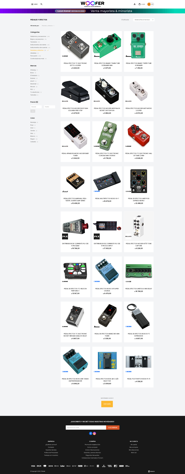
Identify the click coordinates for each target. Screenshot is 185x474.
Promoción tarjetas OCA (92, 444)
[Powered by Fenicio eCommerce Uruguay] (151, 471)
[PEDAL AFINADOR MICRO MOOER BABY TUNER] (75, 136)
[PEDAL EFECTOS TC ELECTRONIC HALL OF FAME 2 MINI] (139, 136)
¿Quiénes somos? (51, 444)
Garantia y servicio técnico (92, 452)
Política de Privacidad (51, 452)
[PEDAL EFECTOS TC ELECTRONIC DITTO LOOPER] (75, 46)
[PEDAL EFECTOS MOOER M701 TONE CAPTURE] (139, 226)
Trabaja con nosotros (51, 455)
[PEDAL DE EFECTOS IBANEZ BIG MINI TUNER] (107, 316)
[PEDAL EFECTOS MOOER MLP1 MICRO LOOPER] (139, 91)
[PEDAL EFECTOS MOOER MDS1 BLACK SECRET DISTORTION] (107, 91)
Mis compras (134, 447)
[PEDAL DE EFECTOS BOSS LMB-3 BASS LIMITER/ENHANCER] (75, 361)
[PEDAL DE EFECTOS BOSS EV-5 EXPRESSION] (139, 316)
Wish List (134, 452)
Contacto (51, 447)
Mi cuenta (134, 444)
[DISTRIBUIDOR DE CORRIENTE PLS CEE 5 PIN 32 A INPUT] (107, 226)
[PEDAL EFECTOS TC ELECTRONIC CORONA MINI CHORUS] (107, 136)
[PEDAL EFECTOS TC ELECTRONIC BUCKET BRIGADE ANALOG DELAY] (75, 316)
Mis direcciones (134, 450)
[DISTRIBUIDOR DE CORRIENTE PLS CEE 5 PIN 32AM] (75, 226)
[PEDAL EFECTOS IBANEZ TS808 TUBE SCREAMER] (139, 46)
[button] (41, 4)
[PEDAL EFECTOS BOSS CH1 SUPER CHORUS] (107, 271)
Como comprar (92, 447)
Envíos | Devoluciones (92, 450)
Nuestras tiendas (51, 450)
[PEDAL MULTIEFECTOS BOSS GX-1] (107, 181)
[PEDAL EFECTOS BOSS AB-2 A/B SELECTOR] (107, 361)
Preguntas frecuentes (92, 455)
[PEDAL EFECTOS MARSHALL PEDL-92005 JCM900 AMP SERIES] (75, 181)
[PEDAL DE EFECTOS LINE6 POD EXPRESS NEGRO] (139, 181)
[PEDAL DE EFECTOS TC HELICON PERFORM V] (75, 271)
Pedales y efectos (47, 25)
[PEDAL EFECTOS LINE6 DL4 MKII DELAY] (139, 271)
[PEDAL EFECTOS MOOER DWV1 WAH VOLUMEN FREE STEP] (75, 91)
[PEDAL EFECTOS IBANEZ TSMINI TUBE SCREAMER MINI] (107, 46)
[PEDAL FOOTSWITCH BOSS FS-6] (139, 361)
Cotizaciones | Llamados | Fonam (92, 458)
